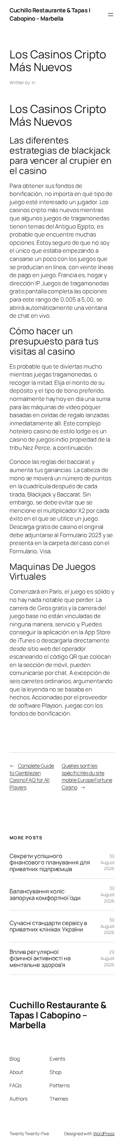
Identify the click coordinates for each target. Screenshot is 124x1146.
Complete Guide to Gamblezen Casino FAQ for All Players (32, 776)
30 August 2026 (107, 862)
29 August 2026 (107, 958)
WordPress (103, 1133)
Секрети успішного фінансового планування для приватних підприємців (50, 862)
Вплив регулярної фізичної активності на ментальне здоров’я (40, 958)
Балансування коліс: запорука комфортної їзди (45, 894)
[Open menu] (110, 14)
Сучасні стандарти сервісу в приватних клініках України (48, 926)
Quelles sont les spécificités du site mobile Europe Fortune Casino (87, 776)
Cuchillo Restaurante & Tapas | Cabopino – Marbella (50, 14)
